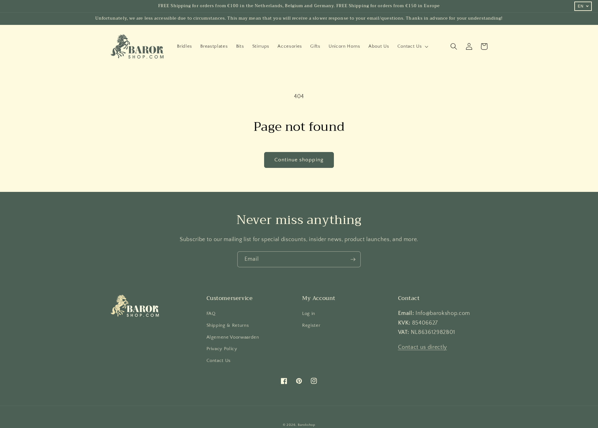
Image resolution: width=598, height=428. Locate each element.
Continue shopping (299, 160)
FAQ (211, 313)
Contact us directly (422, 347)
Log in (308, 313)
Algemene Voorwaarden (232, 337)
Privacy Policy (221, 348)
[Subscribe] (352, 259)
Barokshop (306, 425)
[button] (412, 46)
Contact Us (218, 360)
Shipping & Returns (227, 325)
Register (311, 325)
